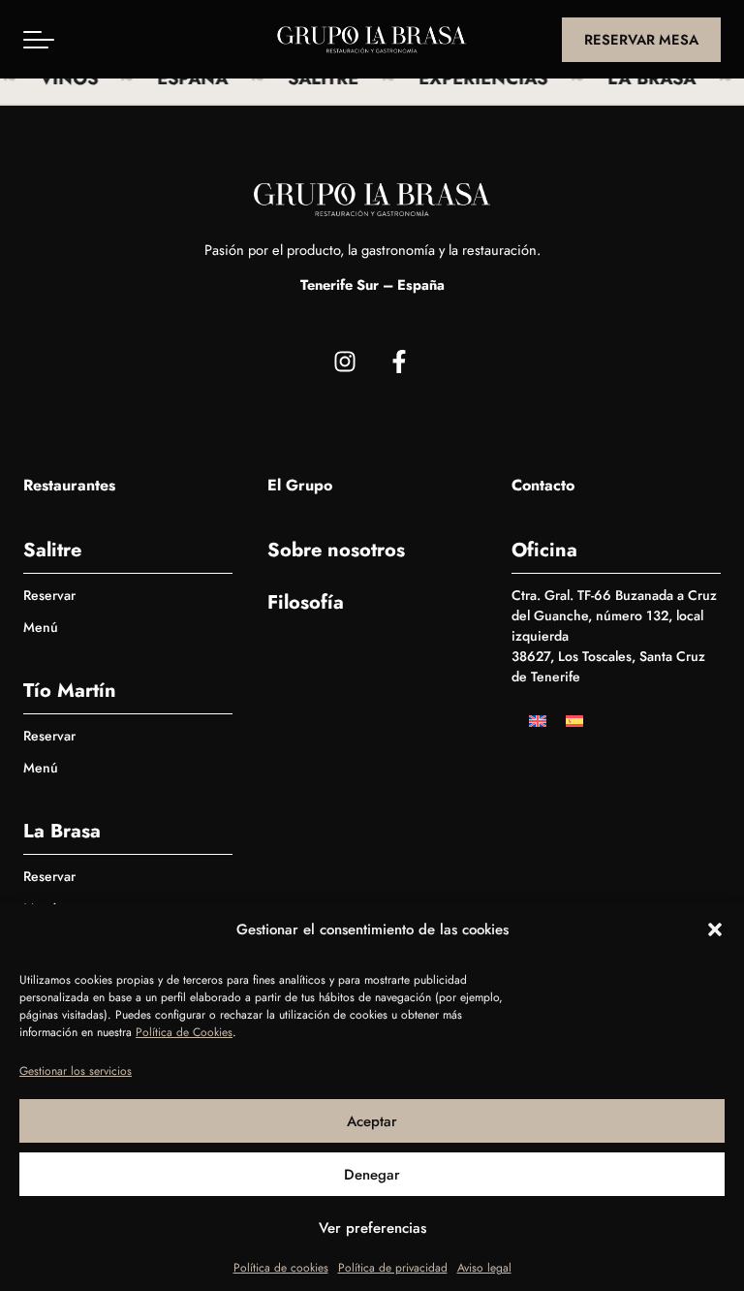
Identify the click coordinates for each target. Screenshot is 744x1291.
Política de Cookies (184, 1032)
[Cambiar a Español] (574, 720)
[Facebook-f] (399, 361)
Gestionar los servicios (75, 1071)
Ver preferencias (372, 1228)
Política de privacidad (393, 1267)
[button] (715, 929)
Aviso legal (484, 1267)
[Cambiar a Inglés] (537, 720)
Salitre (52, 550)
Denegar (372, 1174)
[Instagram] (344, 361)
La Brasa (62, 831)
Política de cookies (280, 1267)
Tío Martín (69, 691)
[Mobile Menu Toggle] (38, 39)
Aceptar (372, 1121)
